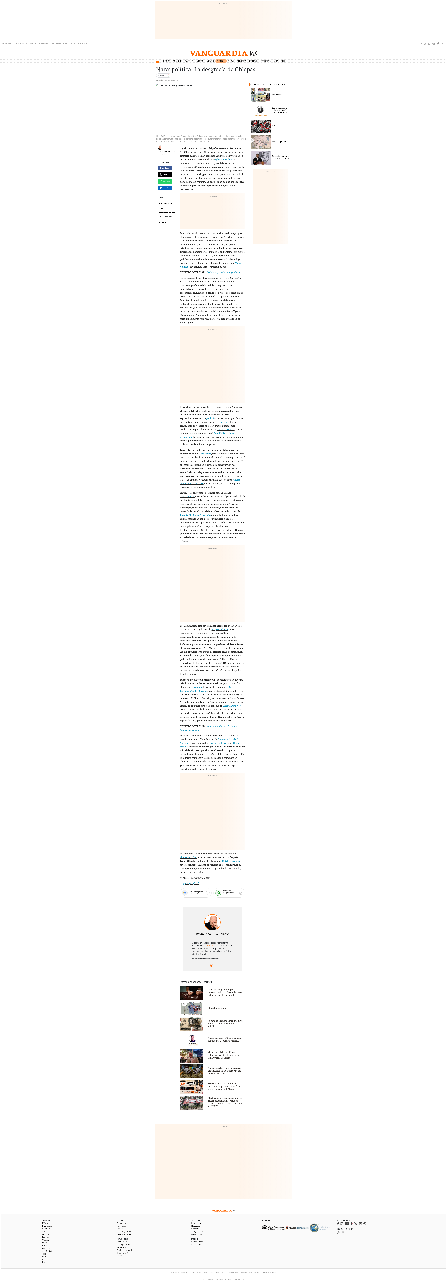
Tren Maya (205, 453)
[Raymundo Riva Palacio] (212, 922)
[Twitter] (425, 43)
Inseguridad (166, 203)
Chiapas (163, 222)
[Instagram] (429, 43)
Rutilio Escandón (231, 861)
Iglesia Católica (223, 159)
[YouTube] (433, 43)
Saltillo (189, 61)
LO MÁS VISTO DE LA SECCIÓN (268, 84)
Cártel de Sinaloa (226, 429)
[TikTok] (438, 43)
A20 (161, 208)
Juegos (166, 61)
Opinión (221, 61)
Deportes (241, 61)
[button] (157, 61)
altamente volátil (188, 857)
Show (231, 61)
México (200, 61)
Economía (266, 61)
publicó (210, 418)
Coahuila (177, 61)
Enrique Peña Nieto (233, 705)
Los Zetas (222, 422)
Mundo (210, 61)
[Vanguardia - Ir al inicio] (223, 53)
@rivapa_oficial (191, 883)
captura (198, 687)
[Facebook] (421, 43)
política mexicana (212, 945)
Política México (167, 213)
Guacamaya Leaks (218, 743)
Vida (276, 61)
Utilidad (253, 61)
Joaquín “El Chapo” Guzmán (195, 515)
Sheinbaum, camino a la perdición (223, 272)
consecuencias (187, 496)
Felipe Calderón (220, 629)
